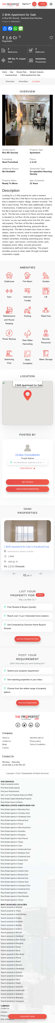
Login (42, 4)
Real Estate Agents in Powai (12, 824)
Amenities (23, 81)
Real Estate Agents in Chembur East (15, 813)
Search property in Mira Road (12, 954)
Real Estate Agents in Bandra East (14, 875)
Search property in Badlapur (12, 994)
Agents (25, 4)
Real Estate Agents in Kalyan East (14, 860)
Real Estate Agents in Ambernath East (16, 849)
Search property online (10, 784)
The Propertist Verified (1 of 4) (27, 463)
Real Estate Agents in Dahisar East (14, 882)
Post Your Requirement (27, 703)
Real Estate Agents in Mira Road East (16, 828)
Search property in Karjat (11, 947)
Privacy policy (35, 741)
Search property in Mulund (11, 965)
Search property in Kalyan (11, 918)
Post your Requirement (10, 791)
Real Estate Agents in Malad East (14, 893)
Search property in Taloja (11, 983)
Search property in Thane (11, 911)
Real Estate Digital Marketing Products (16, 799)
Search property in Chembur (12, 976)
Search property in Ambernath (12, 990)
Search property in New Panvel (13, 940)
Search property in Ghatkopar (12, 969)
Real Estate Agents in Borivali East (14, 878)
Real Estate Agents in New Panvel (14, 838)
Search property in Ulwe (10, 980)
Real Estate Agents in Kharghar (13, 835)
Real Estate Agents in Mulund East (14, 820)
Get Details (27, 482)
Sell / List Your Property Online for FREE (17, 795)
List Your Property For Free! (27, 639)
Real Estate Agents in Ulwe (11, 846)
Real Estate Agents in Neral (12, 867)
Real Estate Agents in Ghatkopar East (16, 817)
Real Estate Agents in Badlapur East (15, 853)
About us (5, 738)
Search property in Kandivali (12, 936)
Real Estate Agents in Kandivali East (15, 889)
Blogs (4, 744)
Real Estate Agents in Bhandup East (15, 809)
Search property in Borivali (11, 932)
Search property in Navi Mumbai (13, 914)
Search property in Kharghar (12, 943)
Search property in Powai (11, 958)
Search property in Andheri (11, 929)
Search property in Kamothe (12, 987)
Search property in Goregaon (12, 1001)
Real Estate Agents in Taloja (12, 842)
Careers (5, 748)
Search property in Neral (10, 951)
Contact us (6, 741)
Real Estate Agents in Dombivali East (15, 857)
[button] (27, 395)
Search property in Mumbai (11, 907)
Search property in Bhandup (12, 998)
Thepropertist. (26, 773)
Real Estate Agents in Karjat (12, 864)
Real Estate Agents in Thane (12, 900)
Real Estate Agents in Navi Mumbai (15, 896)
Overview (10, 81)
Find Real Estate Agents (10, 788)
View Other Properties (27, 489)
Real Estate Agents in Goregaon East (15, 886)
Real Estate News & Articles (12, 802)
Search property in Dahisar (11, 972)
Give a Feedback (7, 1019)
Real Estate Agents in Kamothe (13, 831)
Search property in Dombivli (12, 922)
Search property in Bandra (11, 925)
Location (36, 81)
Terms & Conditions (37, 744)
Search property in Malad (11, 961)
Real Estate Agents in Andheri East (14, 871)
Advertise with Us (37, 738)
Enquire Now (27, 1016)
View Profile (26, 468)
